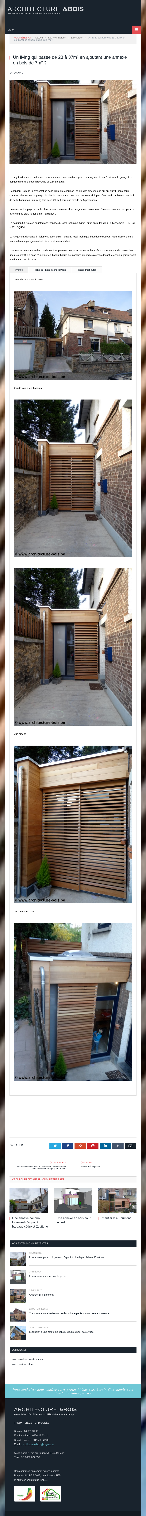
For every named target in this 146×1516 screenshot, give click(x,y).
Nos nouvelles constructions (27, 1359)
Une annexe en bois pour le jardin (47, 1276)
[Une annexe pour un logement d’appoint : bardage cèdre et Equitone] (29, 1200)
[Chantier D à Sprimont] (117, 1200)
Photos (19, 269)
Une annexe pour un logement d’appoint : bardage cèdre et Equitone (30, 1222)
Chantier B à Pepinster (90, 1166)
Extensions (16, 73)
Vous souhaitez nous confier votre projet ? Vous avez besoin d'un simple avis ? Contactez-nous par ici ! (73, 1391)
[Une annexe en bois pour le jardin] (73, 1200)
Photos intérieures (87, 269)
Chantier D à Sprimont (116, 1218)
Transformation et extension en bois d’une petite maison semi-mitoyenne (69, 1313)
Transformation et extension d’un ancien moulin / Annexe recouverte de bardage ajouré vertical (40, 1167)
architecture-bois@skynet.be (38, 1444)
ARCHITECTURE (46, 9)
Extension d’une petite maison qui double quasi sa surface (61, 1331)
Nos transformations (23, 1364)
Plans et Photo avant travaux (50, 269)
